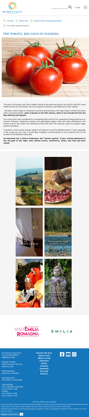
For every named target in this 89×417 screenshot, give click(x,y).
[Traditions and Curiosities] (58, 307)
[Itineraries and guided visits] (58, 256)
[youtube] (68, 356)
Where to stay (44, 358)
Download (44, 368)
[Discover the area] (29, 205)
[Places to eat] (58, 205)
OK (21, 414)
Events (44, 363)
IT (76, 7)
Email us (44, 373)
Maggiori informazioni (9, 414)
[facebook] (62, 356)
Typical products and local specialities (48, 21)
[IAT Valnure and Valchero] (19, 8)
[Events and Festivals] (29, 307)
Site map (44, 371)
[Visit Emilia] (27, 331)
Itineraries (44, 361)
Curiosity (10, 21)
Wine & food (23, 21)
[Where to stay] (29, 256)
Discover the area (44, 353)
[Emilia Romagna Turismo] (61, 331)
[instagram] (74, 356)
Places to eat (44, 355)
